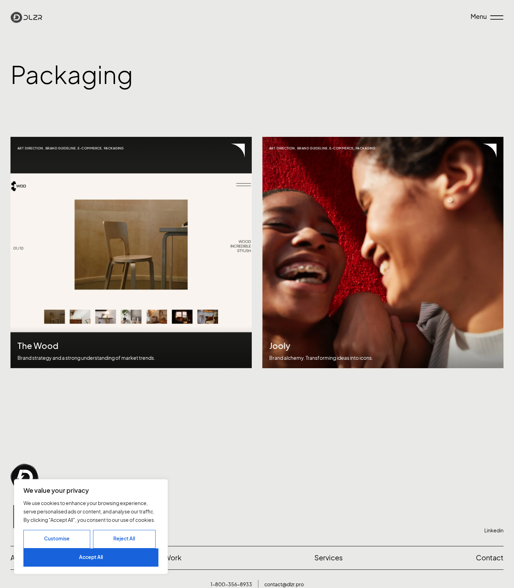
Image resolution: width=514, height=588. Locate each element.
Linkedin (494, 530)
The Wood (37, 346)
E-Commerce (90, 148)
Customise (57, 538)
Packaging (114, 148)
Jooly (279, 346)
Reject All (124, 538)
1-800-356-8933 (231, 584)
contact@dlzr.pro (284, 584)
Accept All (91, 557)
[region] (91, 526)
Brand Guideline (60, 148)
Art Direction (30, 148)
